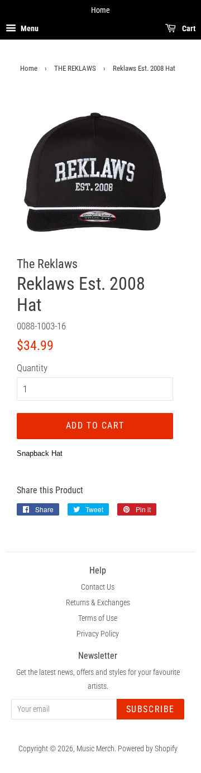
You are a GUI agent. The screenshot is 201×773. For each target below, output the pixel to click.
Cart (187, 28)
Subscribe (150, 709)
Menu (29, 28)
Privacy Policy (97, 634)
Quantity (32, 367)
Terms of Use (97, 618)
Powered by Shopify (148, 748)
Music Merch (95, 748)
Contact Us (97, 587)
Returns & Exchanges (98, 602)
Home (28, 68)
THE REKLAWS (75, 68)
